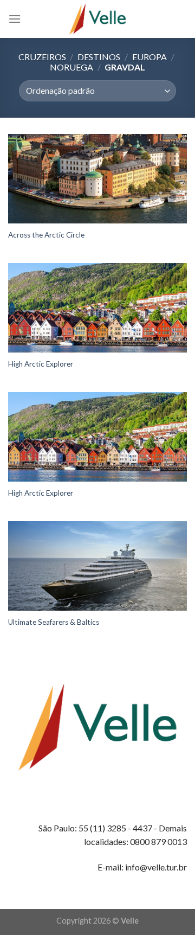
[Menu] (14, 18)
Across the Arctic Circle (46, 234)
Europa (149, 57)
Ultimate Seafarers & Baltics (53, 622)
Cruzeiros (42, 57)
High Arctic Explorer (40, 364)
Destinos (98, 57)
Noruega (71, 67)
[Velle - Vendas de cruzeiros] (97, 19)
